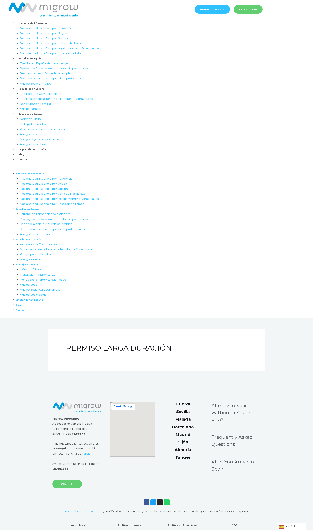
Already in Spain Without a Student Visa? (233, 413)
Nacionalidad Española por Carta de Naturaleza (52, 43)
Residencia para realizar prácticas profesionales (52, 78)
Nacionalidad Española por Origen (43, 33)
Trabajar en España (30, 114)
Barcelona (183, 426)
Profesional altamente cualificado (43, 129)
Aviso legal (78, 525)
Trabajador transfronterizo (37, 124)
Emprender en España (32, 149)
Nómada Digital (30, 119)
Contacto (24, 159)
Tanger (87, 453)
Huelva (183, 404)
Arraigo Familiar (30, 108)
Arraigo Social (29, 134)
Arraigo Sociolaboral (33, 144)
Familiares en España (32, 88)
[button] (156, 168)
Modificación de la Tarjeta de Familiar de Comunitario (56, 98)
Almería (183, 449)
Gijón (183, 442)
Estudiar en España (30, 58)
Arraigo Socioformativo (35, 83)
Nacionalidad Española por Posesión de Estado (52, 53)
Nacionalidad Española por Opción (44, 38)
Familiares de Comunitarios (38, 93)
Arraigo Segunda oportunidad (40, 139)
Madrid (183, 434)
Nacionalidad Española (33, 23)
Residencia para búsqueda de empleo (46, 73)
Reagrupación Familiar (35, 104)
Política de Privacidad (182, 525)
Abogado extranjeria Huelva (84, 511)
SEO (234, 525)
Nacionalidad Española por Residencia (46, 28)
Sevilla (183, 411)
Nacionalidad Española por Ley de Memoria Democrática (59, 48)
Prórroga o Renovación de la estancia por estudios (54, 68)
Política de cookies (130, 525)
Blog (21, 154)
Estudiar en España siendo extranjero (45, 63)
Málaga (183, 419)
